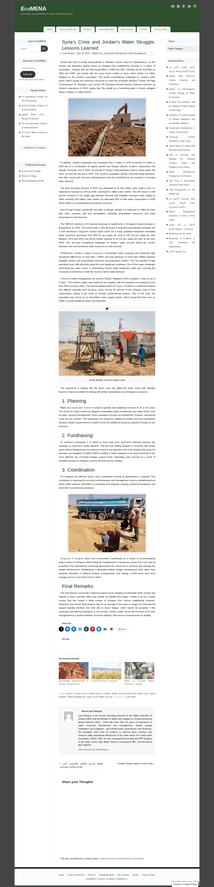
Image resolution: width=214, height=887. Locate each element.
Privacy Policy (160, 29)
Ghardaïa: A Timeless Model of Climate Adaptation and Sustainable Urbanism (182, 119)
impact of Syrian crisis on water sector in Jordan (88, 693)
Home (49, 29)
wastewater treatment (83, 407)
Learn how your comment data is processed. (122, 858)
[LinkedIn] (172, 7)
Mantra (111, 879)
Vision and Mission (67, 29)
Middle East (97, 53)
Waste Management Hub (32, 181)
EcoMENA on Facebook (35, 148)
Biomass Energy (29, 176)
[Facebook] (183, 7)
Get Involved (127, 29)
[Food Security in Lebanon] (106, 670)
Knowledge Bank (106, 29)
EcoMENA (33, 8)
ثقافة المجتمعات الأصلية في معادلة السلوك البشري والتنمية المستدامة (182, 202)
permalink (131, 697)
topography (97, 253)
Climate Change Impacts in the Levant (136, 764)
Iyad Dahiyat (68, 53)
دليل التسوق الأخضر (177, 251)
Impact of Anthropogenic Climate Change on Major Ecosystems (182, 93)
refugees (119, 286)
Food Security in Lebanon (104, 681)
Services (88, 29)
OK (43, 48)
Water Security (105, 697)
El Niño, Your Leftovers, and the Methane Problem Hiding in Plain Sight (182, 106)
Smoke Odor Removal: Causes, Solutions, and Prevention (182, 80)
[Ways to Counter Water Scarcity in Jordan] (139, 670)
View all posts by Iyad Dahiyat (94, 749)
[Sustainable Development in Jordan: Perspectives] (74, 670)
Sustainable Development (115, 53)
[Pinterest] (194, 7)
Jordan (114, 693)
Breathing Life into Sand (180, 233)
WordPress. (122, 879)
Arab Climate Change (31, 171)
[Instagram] (178, 7)
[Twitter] (189, 7)
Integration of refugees (72, 558)
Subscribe (27, 74)
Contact (143, 29)
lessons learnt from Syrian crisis (133, 693)
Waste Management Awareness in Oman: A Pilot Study (182, 215)
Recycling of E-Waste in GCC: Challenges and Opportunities (182, 242)
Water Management (137, 53)
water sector (92, 697)
